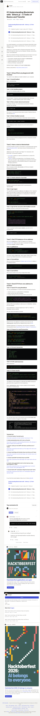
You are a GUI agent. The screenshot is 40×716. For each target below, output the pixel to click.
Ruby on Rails (17, 712)
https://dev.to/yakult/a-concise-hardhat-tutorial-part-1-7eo (20, 438)
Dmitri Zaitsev (12, 516)
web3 (14, 19)
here (14, 113)
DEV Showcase (24, 707)
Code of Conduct (19, 542)
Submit (11, 512)
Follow (22, 597)
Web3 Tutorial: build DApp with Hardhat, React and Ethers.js (17, 620)
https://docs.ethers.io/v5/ (21, 67)
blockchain (9, 19)
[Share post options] (2, 64)
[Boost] (2, 60)
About (29, 707)
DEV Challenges (11, 705)
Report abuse (25, 542)
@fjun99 (31, 478)
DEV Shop (23, 708)
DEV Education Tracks (25, 705)
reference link (10, 242)
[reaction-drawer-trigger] (2, 48)
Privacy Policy (20, 710)
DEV (24, 711)
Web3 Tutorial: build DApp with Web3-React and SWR (15, 616)
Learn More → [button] (10, 587)
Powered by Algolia (21, 1)
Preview (16, 512)
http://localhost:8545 (12, 148)
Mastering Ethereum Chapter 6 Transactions (26, 327)
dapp (17, 19)
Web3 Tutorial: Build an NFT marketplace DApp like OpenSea (17, 611)
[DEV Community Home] (1, 1)
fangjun (10, 5)
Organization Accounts (17, 707)
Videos (20, 705)
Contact (32, 707)
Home (7, 705)
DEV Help (32, 705)
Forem (8, 711)
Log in (29, 1)
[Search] (5, 1)
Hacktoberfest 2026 (27, 691)
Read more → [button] (8, 696)
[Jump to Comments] (2, 52)
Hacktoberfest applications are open (19, 580)
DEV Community (5, 702)
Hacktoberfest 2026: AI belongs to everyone (18, 688)
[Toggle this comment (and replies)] (8, 518)
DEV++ (16, 705)
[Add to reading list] (2, 56)
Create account (35, 1)
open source (13, 711)
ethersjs (21, 19)
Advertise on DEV (9, 707)
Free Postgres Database (16, 708)
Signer (10, 158)
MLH (27, 708)
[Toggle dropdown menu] (36, 516)
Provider (10, 155)
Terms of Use (26, 710)
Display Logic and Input (26, 261)
